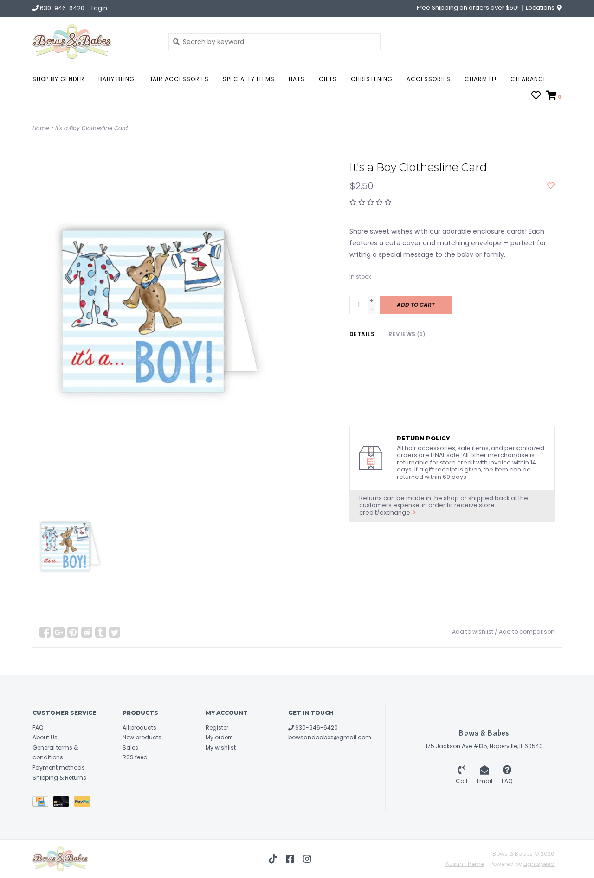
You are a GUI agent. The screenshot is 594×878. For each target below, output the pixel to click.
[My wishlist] (536, 96)
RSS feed (135, 757)
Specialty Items (249, 79)
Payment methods (58, 767)
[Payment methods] (42, 803)
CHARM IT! (481, 79)
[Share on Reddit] (86, 632)
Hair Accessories (178, 79)
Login (99, 8)
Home (40, 128)
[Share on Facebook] (45, 632)
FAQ (37, 728)
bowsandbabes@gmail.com (329, 737)
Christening (372, 79)
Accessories (429, 79)
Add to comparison (527, 632)
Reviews (407, 334)
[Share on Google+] (59, 632)
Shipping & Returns (59, 778)
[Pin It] (72, 632)
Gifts (328, 79)
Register (217, 728)
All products (139, 728)
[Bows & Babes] (93, 41)
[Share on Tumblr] (100, 632)
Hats (297, 79)
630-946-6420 (316, 728)
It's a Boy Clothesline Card (91, 128)
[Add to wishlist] (551, 186)
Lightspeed (539, 864)
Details (362, 334)
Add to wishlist (472, 632)
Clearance (528, 79)
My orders (219, 737)
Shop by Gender (58, 79)
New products (142, 737)
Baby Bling (116, 79)
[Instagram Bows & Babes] (307, 859)
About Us (45, 737)
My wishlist (221, 747)
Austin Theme (465, 864)
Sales (130, 747)
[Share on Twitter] (114, 632)
